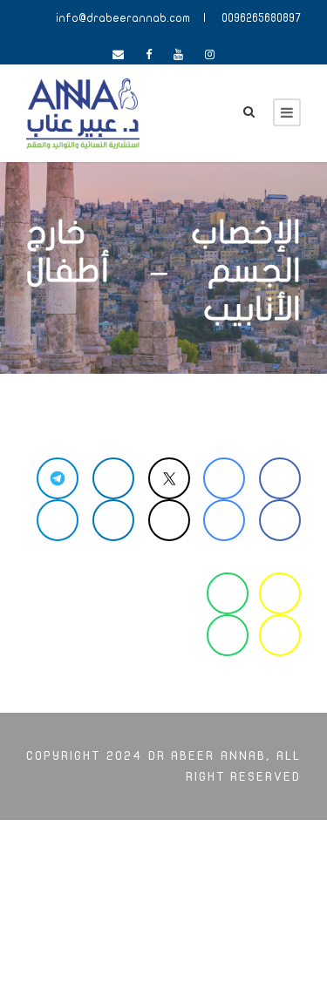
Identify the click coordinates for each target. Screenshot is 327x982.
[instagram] (210, 55)
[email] (118, 55)
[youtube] (178, 55)
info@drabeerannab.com (123, 18)
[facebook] (149, 55)
